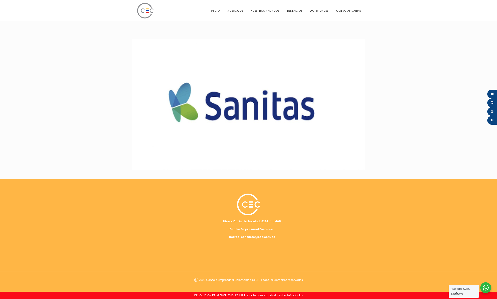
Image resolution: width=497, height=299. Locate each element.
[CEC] (145, 10)
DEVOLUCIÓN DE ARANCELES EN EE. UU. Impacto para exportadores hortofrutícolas (248, 295)
